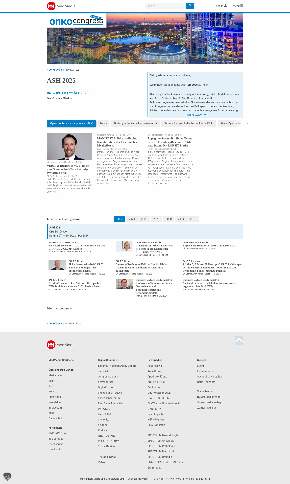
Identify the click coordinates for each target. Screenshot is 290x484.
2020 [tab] (169, 219)
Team (52, 380)
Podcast (103, 430)
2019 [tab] (181, 219)
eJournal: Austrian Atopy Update (117, 365)
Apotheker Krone (157, 376)
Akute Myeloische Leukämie (236, 123)
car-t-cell (103, 371)
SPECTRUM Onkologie (161, 440)
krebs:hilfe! (104, 414)
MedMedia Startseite (61, 360)
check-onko (55, 449)
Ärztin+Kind (154, 387)
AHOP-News (155, 365)
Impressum (55, 407)
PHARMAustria (156, 425)
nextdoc (102, 425)
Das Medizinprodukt (159, 392)
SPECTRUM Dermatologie (163, 435)
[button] (7, 476)
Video (101, 462)
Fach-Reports (205, 371)
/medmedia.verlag (210, 402)
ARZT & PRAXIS (157, 382)
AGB (51, 413)
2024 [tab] (120, 219)
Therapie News (107, 456)
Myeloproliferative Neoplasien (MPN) (71, 123)
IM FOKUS (104, 408)
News (103, 123)
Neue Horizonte (206, 382)
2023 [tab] (132, 219)
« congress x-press (58, 69)
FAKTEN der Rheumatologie (164, 403)
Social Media (205, 391)
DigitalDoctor (106, 387)
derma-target (105, 382)
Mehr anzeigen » (59, 308)
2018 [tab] (193, 219)
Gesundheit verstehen (210, 376)
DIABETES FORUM (159, 398)
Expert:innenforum (109, 398)
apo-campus (56, 438)
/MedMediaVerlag (210, 396)
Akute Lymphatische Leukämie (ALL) (135, 123)
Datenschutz (56, 418)
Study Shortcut (107, 446)
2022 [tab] (144, 219)
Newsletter (55, 402)
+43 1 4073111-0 (179, 478)
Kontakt (53, 391)
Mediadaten (56, 375)
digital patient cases (110, 392)
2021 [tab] (156, 219)
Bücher (201, 365)
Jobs (51, 386)
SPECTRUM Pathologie (161, 446)
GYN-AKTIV (154, 408)
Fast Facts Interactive (110, 403)
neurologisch (155, 414)
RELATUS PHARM (108, 441)
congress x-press (108, 376)
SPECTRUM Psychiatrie (161, 451)
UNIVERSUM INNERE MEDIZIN (165, 462)
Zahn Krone (154, 467)
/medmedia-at (207, 407)
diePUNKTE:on (57, 433)
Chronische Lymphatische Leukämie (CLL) (189, 123)
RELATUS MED (107, 435)
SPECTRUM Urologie (160, 456)
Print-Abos (55, 396)
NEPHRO (156, 419)
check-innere (56, 444)
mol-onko (103, 419)
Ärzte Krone (154, 371)
